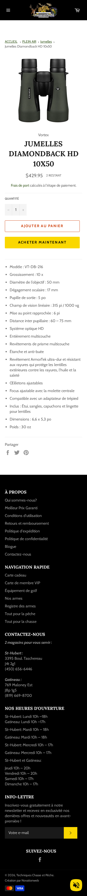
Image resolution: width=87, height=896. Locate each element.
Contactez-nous (18, 554)
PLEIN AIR (29, 41)
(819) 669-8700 (18, 695)
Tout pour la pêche (20, 613)
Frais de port (20, 185)
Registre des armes (20, 606)
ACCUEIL (11, 41)
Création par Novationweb (22, 880)
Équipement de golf (21, 590)
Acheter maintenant (42, 242)
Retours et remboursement (27, 523)
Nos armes (13, 598)
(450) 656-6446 (18, 669)
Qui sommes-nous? (21, 500)
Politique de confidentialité (26, 538)
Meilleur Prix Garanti (21, 508)
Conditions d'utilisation (23, 515)
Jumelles (46, 41)
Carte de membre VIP (22, 583)
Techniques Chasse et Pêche (35, 875)
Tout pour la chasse (20, 621)
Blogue (10, 546)
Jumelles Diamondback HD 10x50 (28, 46)
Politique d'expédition (22, 531)
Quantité (12, 198)
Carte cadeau (15, 575)
